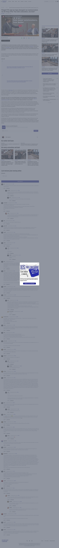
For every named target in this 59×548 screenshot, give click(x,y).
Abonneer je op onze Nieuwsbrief (29, 283)
